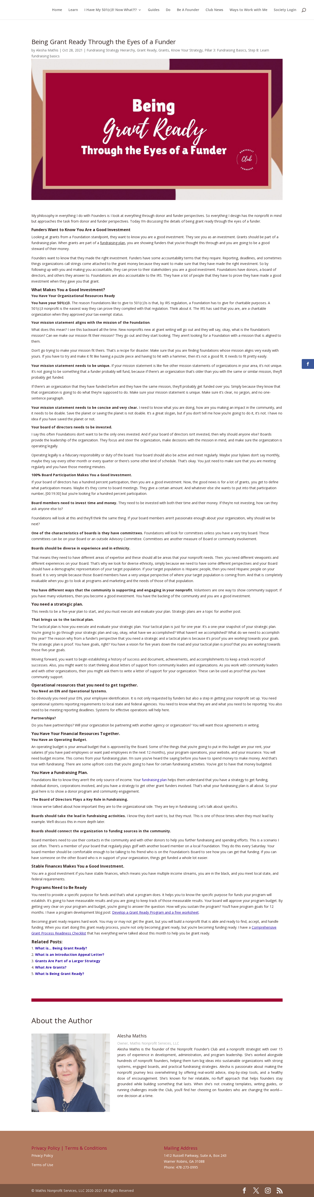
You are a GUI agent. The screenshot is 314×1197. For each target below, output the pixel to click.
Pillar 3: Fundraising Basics (225, 50)
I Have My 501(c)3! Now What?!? (110, 10)
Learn (73, 10)
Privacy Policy (42, 1155)
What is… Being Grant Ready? (61, 948)
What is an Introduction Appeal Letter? (69, 954)
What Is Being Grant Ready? (59, 973)
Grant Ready (147, 50)
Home (57, 10)
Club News (214, 10)
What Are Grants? (50, 967)
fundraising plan (154, 779)
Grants (163, 50)
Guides (153, 10)
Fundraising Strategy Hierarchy (111, 50)
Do (168, 10)
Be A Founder (188, 10)
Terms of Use (42, 1164)
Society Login (285, 10)
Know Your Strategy (187, 50)
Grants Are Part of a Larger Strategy (67, 961)
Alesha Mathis (47, 50)
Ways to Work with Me (248, 10)
